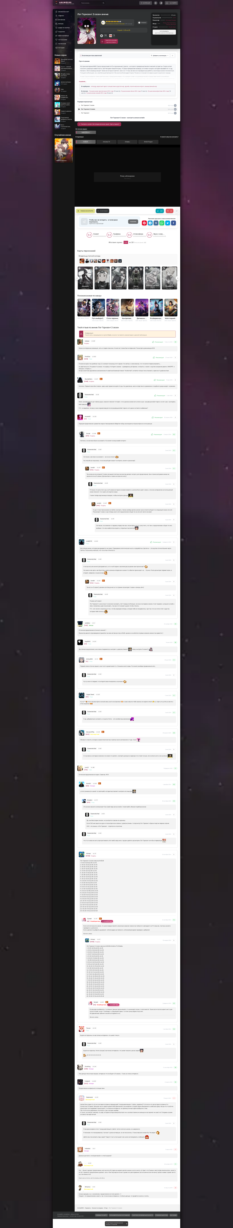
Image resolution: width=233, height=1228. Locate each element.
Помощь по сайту (101, 1215)
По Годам (61, 48)
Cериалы (88, 1208)
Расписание (62, 44)
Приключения (171, 23)
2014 (174, 17)
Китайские (61, 20)
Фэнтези (173, 24)
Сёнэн (168, 24)
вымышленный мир (151, 86)
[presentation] (77, 278)
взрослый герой (102, 86)
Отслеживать (164, 32)
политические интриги (137, 86)
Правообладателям (161, 1215)
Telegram (133, 221)
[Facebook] (173, 223)
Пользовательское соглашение (120, 1215)
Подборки (61, 32)
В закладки (104, 211)
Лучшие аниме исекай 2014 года (96, 93)
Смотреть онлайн (111, 41)
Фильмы (60, 24)
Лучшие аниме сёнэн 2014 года (131, 91)
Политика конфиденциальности (142, 1215)
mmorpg (93, 86)
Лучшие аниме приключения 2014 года (101, 91)
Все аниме (173, 1215)
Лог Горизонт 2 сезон (88, 109)
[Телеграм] (150, 223)
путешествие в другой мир (115, 86)
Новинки (61, 16)
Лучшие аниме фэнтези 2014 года (158, 91)
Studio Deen (172, 27)
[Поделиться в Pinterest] (144, 223)
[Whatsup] (161, 223)
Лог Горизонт (85, 113)
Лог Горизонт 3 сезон (87, 105)
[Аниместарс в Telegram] (161, 3)
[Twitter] (167, 223)
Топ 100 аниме (62, 40)
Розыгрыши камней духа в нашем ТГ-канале (114, 1223)
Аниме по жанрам (64, 28)
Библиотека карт (63, 12)
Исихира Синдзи (171, 20)
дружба (127, 86)
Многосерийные (63, 36)
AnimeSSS (80, 1208)
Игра (164, 23)
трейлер (143, 22)
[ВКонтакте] (156, 223)
